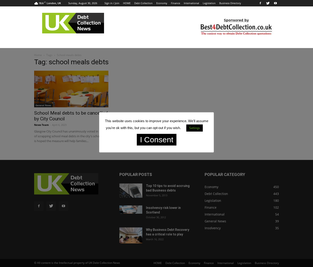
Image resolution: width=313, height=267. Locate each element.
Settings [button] (194, 128)
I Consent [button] (156, 139)
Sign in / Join (111, 3)
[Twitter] (267, 3)
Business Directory (230, 3)
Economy (161, 3)
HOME (127, 3)
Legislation (209, 3)
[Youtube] (275, 3)
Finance (175, 3)
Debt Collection (143, 3)
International (191, 3)
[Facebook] (260, 3)
